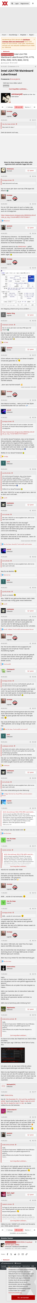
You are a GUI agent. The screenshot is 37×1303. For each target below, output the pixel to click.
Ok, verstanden (23, 1297)
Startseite (4, 1268)
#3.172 (34, 893)
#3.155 (34, 268)
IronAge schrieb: (7, 180)
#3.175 (34, 974)
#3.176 (34, 1015)
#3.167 (34, 708)
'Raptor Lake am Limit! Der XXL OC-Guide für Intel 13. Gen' (18, 1102)
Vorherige (10, 107)
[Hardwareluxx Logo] (5, 3)
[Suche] (12, 3)
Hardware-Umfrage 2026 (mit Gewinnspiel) (16, 40)
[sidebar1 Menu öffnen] (33, 3)
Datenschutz (26, 1266)
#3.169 (34, 778)
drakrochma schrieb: (8, 1019)
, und (16, 729)
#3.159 (34, 417)
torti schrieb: (6, 514)
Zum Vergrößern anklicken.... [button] (18, 89)
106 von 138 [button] (18, 107)
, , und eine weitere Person (19, 629)
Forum (4, 35)
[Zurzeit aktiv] (5, 1113)
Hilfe (32, 1266)
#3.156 (34, 321)
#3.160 (34, 469)
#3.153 (34, 204)
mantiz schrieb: (6, 850)
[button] (7, 34)
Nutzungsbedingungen (14, 1266)
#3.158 (34, 400)
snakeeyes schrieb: (7, 746)
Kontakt (3, 1266)
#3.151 (34, 120)
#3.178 (34, 1117)
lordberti (24, 1248)
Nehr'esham (15, 96)
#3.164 (34, 616)
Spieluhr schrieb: (7, 1204)
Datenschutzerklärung (15, 1293)
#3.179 (34, 1141)
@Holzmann (22, 246)
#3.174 (34, 940)
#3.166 (34, 677)
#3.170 (34, 808)
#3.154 (34, 233)
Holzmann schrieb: (7, 325)
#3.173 (34, 908)
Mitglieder (23, 35)
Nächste (27, 107)
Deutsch (18, 1263)
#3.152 (34, 176)
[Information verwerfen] (34, 40)
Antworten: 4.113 (14, 66)
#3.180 (34, 1200)
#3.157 (34, 355)
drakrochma (9, 1095)
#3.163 (34, 587)
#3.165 (34, 643)
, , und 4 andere (18, 544)
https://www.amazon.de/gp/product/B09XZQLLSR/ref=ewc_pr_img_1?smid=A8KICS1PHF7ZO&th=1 (18, 216)
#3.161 (34, 510)
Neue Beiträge (13, 35)
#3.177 (34, 1092)
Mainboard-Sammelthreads (20, 1246)
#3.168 (34, 742)
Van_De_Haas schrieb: (8, 124)
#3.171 (34, 846)
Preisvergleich (15, 79)
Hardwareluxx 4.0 (8, 1263)
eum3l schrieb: (6, 473)
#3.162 (34, 557)
